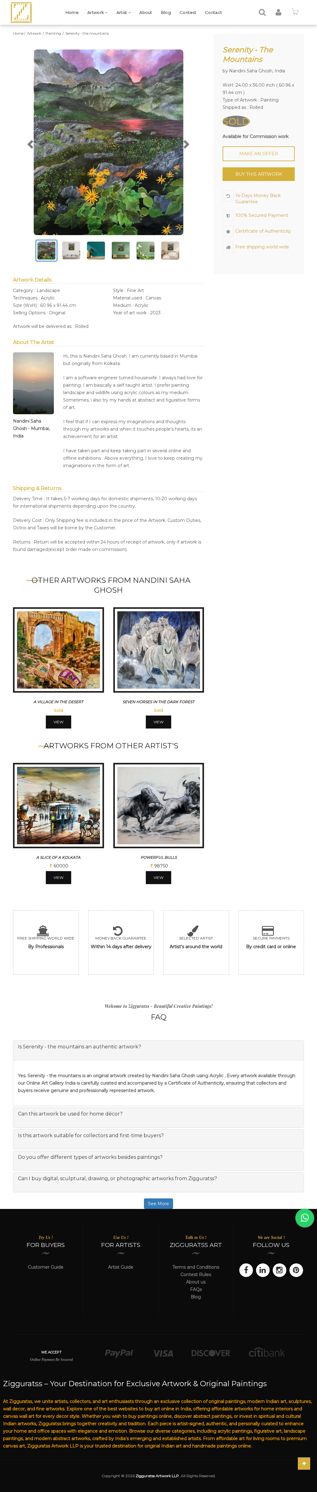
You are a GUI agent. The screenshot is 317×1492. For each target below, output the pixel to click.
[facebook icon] (246, 1270)
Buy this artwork (258, 174)
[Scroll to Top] (304, 1463)
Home (72, 12)
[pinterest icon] (296, 1270)
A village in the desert (58, 701)
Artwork (96, 12)
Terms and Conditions (195, 1267)
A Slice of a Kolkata (58, 857)
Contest (188, 12)
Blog (166, 12)
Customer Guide (45, 1267)
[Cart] (295, 13)
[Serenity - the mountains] (108, 142)
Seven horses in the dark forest (158, 701)
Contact (213, 12)
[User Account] (278, 13)
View (58, 722)
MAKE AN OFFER (258, 154)
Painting (54, 33)
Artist (122, 12)
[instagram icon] (279, 1270)
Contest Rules (195, 1274)
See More (158, 1203)
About (145, 12)
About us (196, 1282)
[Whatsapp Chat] (304, 1218)
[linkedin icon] (263, 1270)
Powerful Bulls (159, 857)
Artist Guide (120, 1267)
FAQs (196, 1289)
